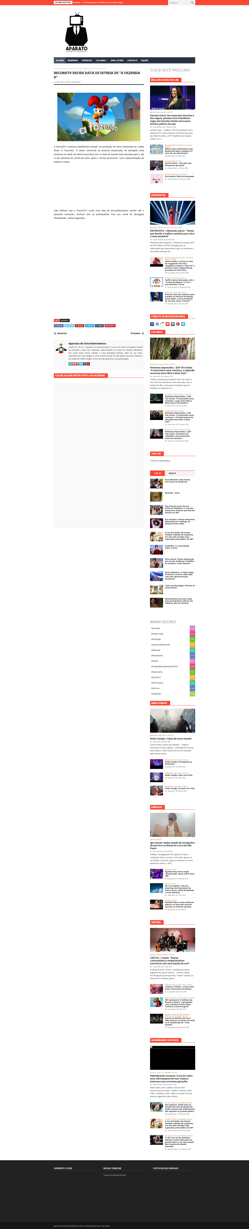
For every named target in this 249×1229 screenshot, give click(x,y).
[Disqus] (99, 421)
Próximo (135, 333)
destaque (167, 227)
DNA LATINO (117, 60)
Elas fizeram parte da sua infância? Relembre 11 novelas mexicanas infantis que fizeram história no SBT (180, 509)
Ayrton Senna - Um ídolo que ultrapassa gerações (178, 164)
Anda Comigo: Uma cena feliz (178, 775)
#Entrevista (154, 227)
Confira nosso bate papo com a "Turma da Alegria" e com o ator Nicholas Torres (179, 282)
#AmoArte (155, 628)
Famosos (152, 839)
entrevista (173, 227)
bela (165, 112)
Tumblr (100, 326)
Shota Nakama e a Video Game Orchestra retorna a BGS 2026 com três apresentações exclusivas (179, 575)
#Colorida (153, 364)
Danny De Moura (157, 127)
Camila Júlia (156, 376)
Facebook (59, 326)
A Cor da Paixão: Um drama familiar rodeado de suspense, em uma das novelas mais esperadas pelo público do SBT (179, 535)
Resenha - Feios (172, 493)
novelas (179, 998)
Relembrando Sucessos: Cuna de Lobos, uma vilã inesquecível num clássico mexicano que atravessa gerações (171, 1078)
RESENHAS (73, 60)
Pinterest (111, 326)
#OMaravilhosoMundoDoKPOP (164, 666)
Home (56, 69)
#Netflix (154, 661)
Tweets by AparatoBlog (160, 460)
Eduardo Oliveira (158, 1084)
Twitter (70, 326)
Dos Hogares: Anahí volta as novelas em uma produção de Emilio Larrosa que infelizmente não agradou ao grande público (180, 1107)
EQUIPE (144, 60)
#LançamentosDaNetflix (172, 1014)
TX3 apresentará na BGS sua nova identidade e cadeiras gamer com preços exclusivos (86, 2)
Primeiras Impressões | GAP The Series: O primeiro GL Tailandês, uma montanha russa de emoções (178, 434)
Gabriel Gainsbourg (158, 239)
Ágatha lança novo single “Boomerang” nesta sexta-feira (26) (180, 873)
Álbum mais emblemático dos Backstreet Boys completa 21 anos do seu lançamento (179, 151)
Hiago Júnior (171, 156)
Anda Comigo (163, 735)
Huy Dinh (105, 1226)
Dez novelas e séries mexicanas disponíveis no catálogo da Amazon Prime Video (180, 521)
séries (184, 985)
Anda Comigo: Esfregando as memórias (178, 763)
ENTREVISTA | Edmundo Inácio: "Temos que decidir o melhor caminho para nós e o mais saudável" (172, 233)
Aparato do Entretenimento (87, 343)
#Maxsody (155, 650)
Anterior (62, 333)
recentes (170, 112)
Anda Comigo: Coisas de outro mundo (171, 738)
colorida (159, 364)
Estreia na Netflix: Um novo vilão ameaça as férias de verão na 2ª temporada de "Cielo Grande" (180, 1021)
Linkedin (90, 326)
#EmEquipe (156, 639)
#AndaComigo (157, 633)
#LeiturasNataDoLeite (160, 644)
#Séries (167, 985)
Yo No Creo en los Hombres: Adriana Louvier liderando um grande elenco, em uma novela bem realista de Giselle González (179, 1142)
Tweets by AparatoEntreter (114, 1175)
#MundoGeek (157, 655)
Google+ (80, 326)
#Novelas (168, 998)
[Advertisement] (98, 187)
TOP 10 (157, 473)
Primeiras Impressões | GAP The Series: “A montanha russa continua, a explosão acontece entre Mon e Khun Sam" (172, 370)
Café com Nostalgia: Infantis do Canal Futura (180, 586)
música (190, 145)
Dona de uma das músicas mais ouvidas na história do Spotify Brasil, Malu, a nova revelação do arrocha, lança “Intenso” (180, 297)
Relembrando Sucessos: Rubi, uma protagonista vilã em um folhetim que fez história (179, 601)
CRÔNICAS (87, 60)
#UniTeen (176, 258)
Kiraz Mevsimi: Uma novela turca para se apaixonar (177, 480)
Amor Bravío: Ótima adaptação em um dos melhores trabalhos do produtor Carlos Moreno (179, 561)
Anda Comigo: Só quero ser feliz (180, 788)
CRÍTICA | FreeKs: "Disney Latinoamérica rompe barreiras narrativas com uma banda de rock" (170, 960)
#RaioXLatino (157, 672)
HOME (61, 60)
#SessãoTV (64, 69)
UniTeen (173, 259)
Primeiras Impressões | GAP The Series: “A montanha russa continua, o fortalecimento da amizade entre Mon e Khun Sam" (179, 417)
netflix (173, 1016)
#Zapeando (156, 693)
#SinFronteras (157, 683)
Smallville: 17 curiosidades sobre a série (177, 547)
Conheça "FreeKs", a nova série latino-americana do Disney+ (179, 987)
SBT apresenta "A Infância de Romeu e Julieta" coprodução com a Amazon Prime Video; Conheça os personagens (178, 1003)
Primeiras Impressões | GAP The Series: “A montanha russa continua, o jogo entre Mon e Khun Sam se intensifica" (179, 399)
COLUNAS (100, 60)
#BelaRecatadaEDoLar (156, 112)
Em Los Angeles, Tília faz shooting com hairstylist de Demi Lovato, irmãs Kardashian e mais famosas (179, 889)
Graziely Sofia (171, 273)
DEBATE (172, 473)
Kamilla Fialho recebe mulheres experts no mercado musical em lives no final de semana (179, 904)
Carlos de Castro (172, 287)
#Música (181, 145)
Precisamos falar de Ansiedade (179, 176)
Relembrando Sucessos (170, 1072)
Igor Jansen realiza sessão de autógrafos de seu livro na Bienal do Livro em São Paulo (172, 845)
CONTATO (132, 60)
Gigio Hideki (60, 82)
